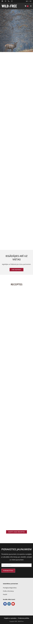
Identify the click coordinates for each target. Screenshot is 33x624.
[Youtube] (13, 604)
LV (27, 1)
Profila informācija (8, 591)
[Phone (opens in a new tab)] (8, 1)
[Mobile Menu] (30, 6)
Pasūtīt (5, 594)
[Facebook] (5, 604)
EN (30, 1)
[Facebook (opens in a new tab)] (3, 1)
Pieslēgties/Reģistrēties (10, 588)
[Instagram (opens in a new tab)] (5, 1)
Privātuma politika (23, 618)
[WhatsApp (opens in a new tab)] (11, 1)
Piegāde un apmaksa (10, 618)
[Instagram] (9, 604)
